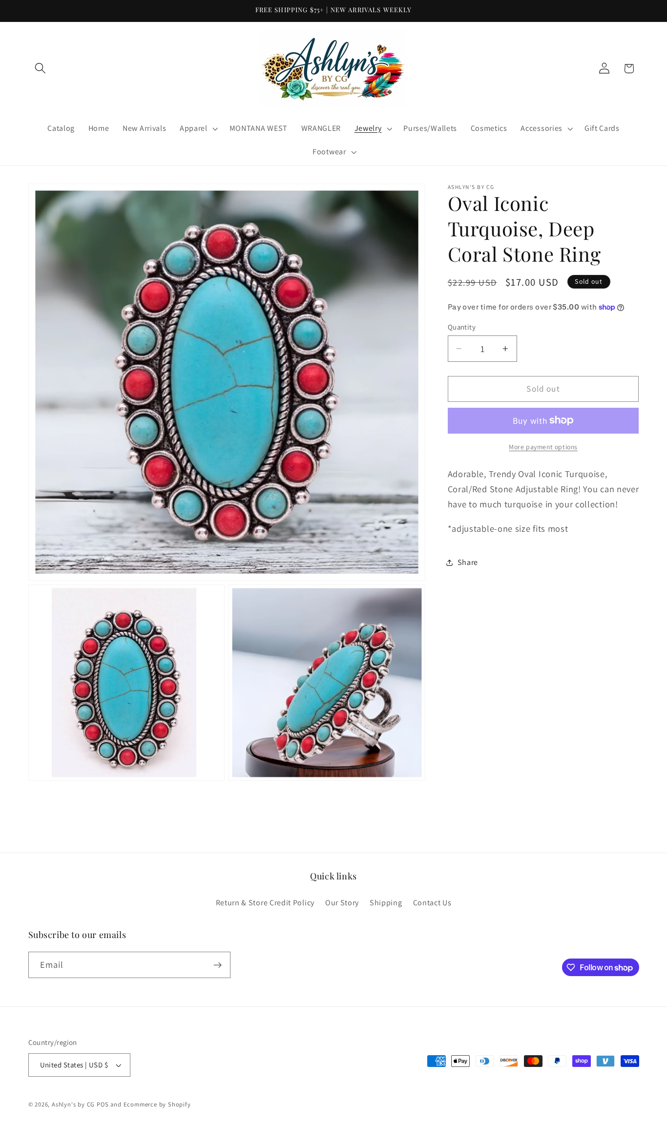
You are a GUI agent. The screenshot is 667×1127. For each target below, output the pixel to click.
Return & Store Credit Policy (265, 903)
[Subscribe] (217, 965)
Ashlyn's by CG (73, 1104)
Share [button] (468, 562)
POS (102, 1104)
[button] (40, 68)
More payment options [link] (543, 446)
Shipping (386, 903)
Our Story (342, 903)
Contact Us (432, 903)
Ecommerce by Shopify (157, 1104)
